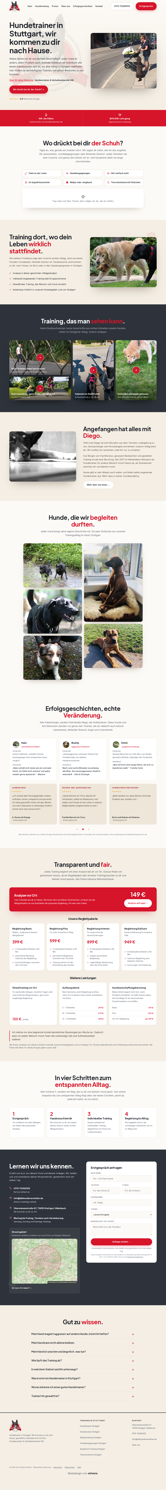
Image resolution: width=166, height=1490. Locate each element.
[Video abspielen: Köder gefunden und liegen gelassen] (136, 370)
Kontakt (99, 6)
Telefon (95, 1185)
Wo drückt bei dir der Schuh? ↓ (28, 89)
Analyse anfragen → (138, 903)
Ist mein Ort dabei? (21, 1288)
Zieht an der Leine (38, 173)
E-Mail (126, 1185)
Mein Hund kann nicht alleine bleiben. (53, 1342)
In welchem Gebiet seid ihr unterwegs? (54, 1369)
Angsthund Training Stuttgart (92, 1449)
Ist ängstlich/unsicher (39, 182)
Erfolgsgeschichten (82, 6)
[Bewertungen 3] (88, 829)
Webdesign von (83, 1473)
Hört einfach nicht (120, 173)
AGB (54, 1048)
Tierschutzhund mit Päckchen (125, 182)
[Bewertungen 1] (77, 829)
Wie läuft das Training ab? (46, 1360)
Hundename (97, 1197)
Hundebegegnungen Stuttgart (93, 1443)
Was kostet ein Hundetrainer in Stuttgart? (55, 1378)
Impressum (57, 1467)
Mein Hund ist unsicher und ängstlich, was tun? (58, 1351)
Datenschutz (70, 1467)
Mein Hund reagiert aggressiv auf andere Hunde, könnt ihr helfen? (70, 1333)
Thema (94, 1209)
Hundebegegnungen (80, 173)
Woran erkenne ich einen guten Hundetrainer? (58, 1387)
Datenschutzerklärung (135, 1257)
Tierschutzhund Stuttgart (91, 1455)
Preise (55, 6)
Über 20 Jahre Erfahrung (21, 80)
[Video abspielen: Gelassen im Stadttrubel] (93, 370)
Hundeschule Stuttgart (90, 1432)
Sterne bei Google (30, 99)
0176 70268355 (122, 6)
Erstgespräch (146, 6)
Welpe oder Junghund (81, 182)
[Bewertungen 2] (83, 829)
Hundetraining (42, 6)
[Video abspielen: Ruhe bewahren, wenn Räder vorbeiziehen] (40, 388)
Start (29, 6)
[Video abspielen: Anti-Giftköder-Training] (40, 357)
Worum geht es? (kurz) (102, 1221)
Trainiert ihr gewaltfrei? (45, 1395)
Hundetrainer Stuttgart (89, 1426)
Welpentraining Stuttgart (90, 1438)
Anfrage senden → (121, 1242)
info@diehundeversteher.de (28, 1198)
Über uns (65, 6)
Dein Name (96, 1173)
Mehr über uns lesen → (98, 485)
